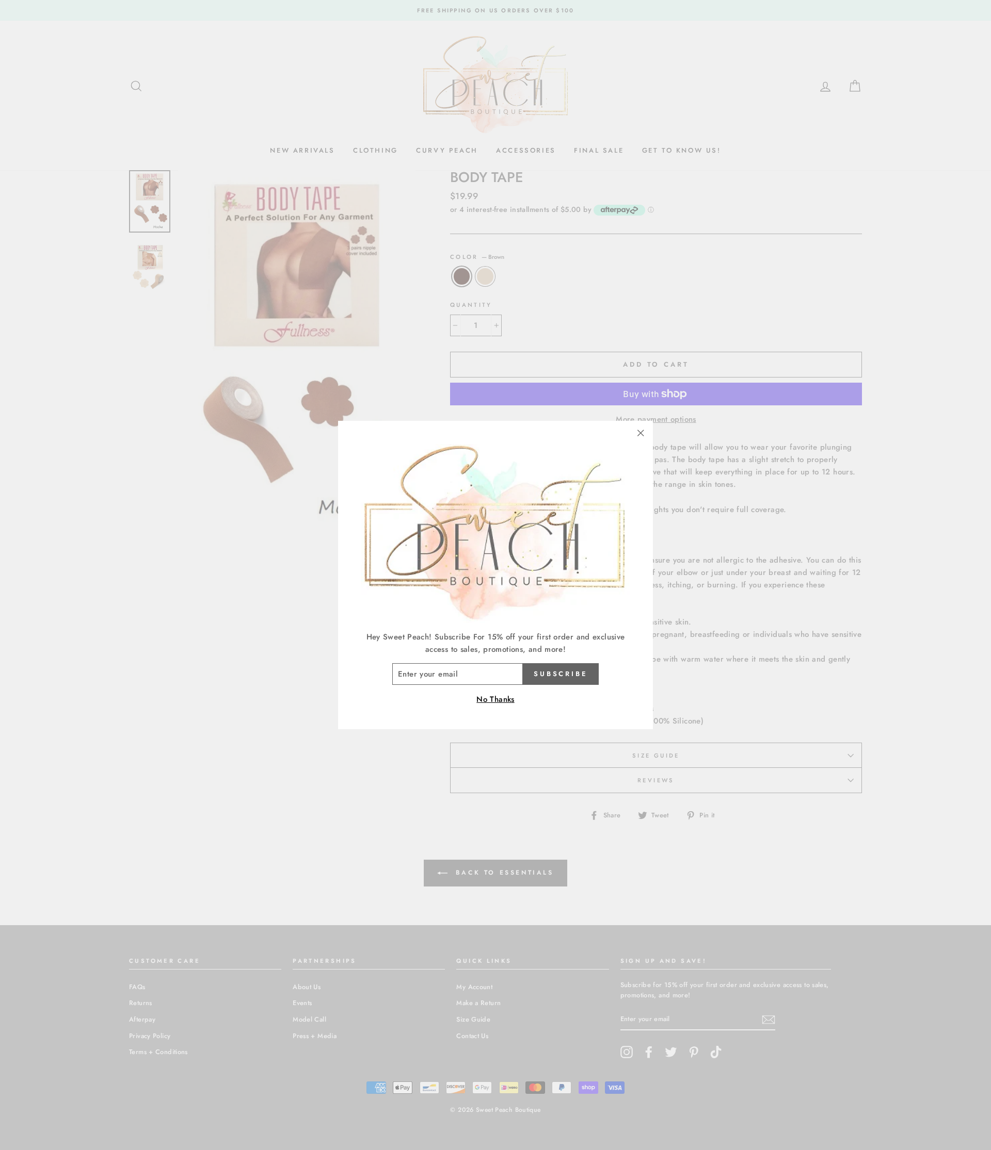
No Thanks (495, 699)
